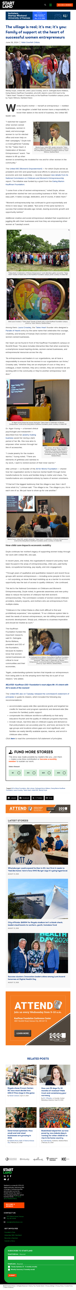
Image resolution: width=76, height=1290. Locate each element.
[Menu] (50, 5)
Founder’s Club (9, 1232)
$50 (58, 773)
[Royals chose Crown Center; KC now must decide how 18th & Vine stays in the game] (21, 1075)
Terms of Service (8, 1287)
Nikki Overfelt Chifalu (30, 42)
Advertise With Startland (13, 1235)
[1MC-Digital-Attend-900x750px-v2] (38, 992)
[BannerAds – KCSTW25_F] (38, 15)
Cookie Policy (69, 1286)
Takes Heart (27, 790)
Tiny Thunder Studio (38, 1286)
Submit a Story (9, 1241)
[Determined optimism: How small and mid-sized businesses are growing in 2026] (21, 1117)
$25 (43, 773)
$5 (13, 773)
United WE (35, 790)
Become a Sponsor (11, 1238)
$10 (28, 773)
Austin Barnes (47, 1140)
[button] (45, 5)
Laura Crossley (18, 790)
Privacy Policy (60, 1286)
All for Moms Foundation (18, 788)
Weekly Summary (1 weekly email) (23, 1269)
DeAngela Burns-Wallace (42, 788)
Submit (12, 1275)
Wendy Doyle (43, 790)
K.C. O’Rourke (47, 1098)
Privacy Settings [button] (50, 1286)
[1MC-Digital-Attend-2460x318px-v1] (38, 809)
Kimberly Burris (14, 1140)
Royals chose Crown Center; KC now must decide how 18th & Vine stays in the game (21, 1090)
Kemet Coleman (14, 1095)
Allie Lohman (30, 788)
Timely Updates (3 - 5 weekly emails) (24, 1267)
